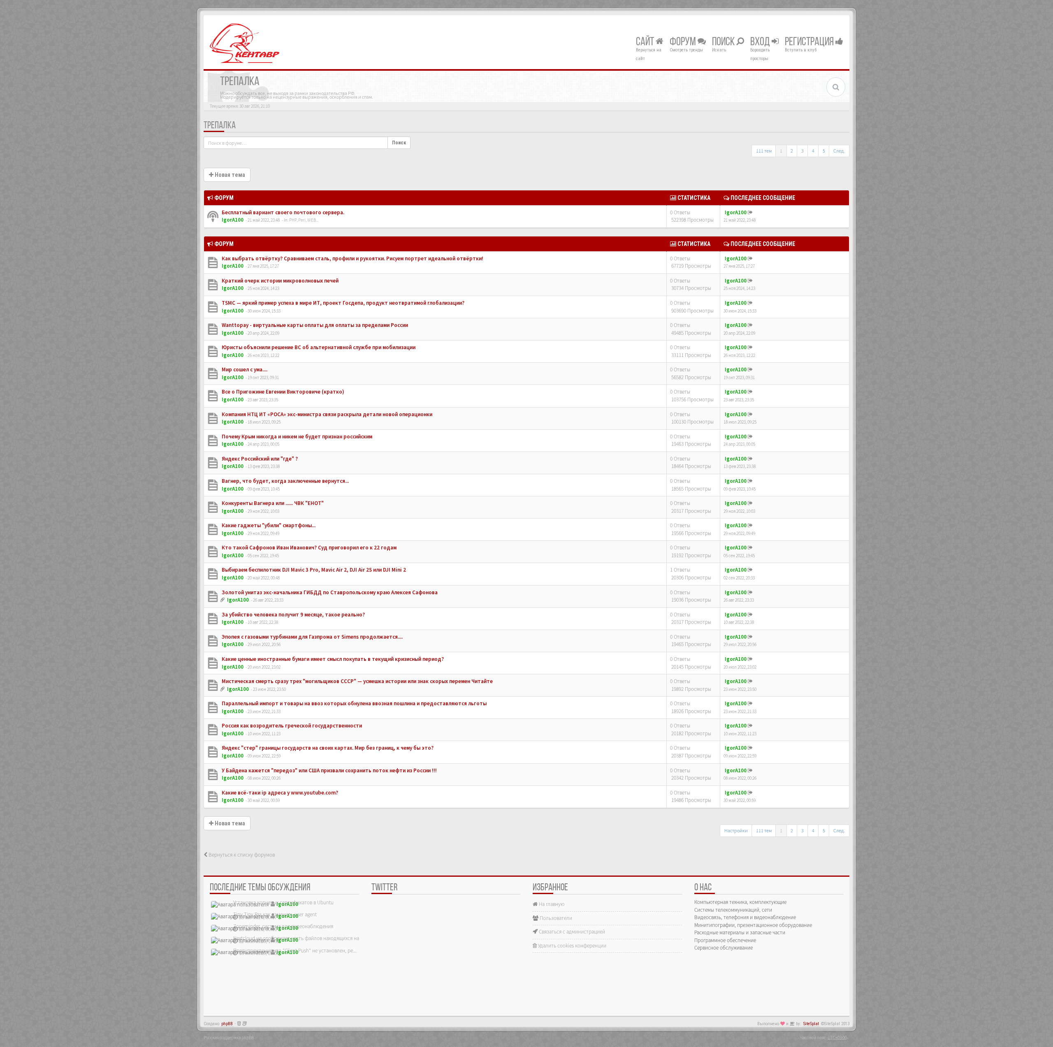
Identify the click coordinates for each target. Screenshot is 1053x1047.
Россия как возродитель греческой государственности (291, 725)
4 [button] (813, 151)
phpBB (227, 1023)
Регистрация (810, 42)
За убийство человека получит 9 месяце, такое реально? (292, 614)
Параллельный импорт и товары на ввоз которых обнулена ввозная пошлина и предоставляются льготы (353, 703)
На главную (551, 904)
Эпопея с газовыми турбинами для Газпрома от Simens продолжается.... (311, 636)
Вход (761, 42)
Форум (684, 42)
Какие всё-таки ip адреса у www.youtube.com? (279, 792)
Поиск (724, 42)
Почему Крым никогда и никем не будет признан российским (296, 436)
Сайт (646, 42)
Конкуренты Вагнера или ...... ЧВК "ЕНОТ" (272, 503)
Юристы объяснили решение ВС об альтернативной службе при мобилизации (317, 347)
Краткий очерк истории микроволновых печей (279, 280)
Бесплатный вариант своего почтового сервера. (282, 212)
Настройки (736, 830)
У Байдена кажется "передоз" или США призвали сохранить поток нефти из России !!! (328, 770)
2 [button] (792, 151)
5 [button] (824, 151)
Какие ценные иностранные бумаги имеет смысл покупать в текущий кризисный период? (332, 659)
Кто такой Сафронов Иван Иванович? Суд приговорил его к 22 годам (308, 547)
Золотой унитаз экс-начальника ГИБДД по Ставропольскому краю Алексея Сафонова (329, 592)
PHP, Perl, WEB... (303, 220)
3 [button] (802, 151)
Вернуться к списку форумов (241, 854)
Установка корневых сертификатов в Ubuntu (283, 902)
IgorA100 (233, 219)
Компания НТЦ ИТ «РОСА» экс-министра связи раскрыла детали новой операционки (326, 414)
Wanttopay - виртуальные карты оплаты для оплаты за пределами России (314, 325)
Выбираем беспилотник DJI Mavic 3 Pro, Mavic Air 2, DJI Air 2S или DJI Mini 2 (313, 569)
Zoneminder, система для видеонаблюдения (283, 926)
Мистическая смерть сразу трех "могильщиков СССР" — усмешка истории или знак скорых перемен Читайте (356, 681)
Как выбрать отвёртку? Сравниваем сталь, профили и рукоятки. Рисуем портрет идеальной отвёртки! (351, 258)
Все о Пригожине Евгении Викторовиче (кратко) (282, 391)
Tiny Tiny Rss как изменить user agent (275, 914)
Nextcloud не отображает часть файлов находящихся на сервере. (306, 938)
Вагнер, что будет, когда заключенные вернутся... (284, 480)
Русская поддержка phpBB (229, 1037)
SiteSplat (811, 1023)
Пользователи (555, 918)
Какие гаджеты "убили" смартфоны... (267, 525)
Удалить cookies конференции (571, 945)
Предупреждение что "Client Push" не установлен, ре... (295, 950)
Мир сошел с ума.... (243, 369)
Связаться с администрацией (571, 931)
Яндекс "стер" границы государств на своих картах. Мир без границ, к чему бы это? (327, 747)
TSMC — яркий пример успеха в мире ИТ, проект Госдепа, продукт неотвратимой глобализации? (342, 302)
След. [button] (839, 151)
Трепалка (220, 126)
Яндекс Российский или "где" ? (259, 458)
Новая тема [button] (229, 174)
